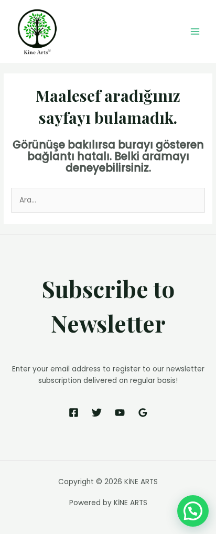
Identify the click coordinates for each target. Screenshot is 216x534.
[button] (193, 511)
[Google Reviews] (143, 413)
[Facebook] (74, 413)
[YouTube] (120, 413)
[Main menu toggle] (195, 31)
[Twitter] (97, 413)
